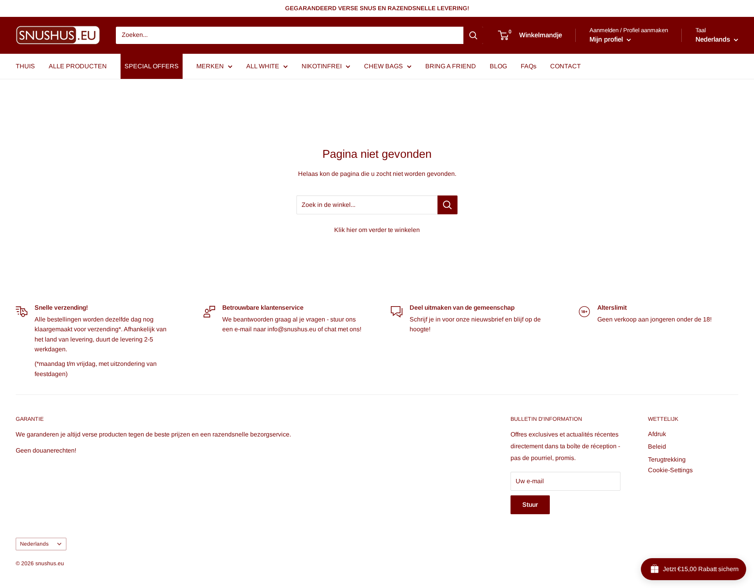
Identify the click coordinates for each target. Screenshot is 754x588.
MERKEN (210, 66)
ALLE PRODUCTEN (78, 66)
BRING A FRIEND (450, 66)
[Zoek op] (473, 35)
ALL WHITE (262, 66)
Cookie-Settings (670, 470)
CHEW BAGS (383, 66)
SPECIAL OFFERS (151, 66)
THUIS (25, 66)
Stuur (530, 504)
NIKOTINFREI (322, 66)
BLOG (498, 66)
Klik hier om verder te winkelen (377, 229)
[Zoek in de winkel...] (447, 204)
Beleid (657, 446)
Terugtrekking (667, 459)
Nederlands (34, 544)
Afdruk (657, 434)
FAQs (528, 66)
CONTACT (565, 66)
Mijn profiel (607, 39)
